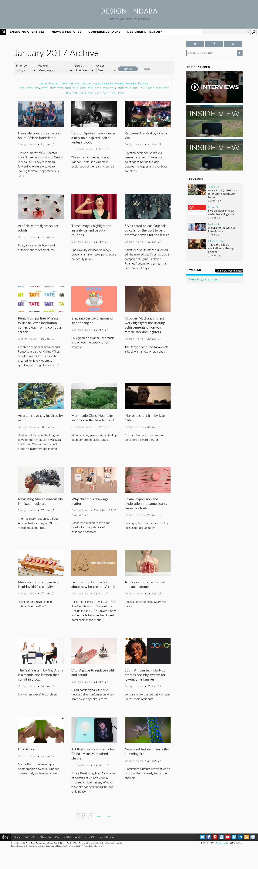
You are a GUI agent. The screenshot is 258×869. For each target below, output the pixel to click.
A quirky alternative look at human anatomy (145, 584)
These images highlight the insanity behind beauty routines (91, 230)
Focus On (213, 207)
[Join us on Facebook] (214, 44)
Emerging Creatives (27, 31)
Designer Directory (144, 31)
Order (100, 65)
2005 (75, 93)
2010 (143, 88)
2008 (158, 88)
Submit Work (63, 836)
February (53, 83)
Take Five (213, 186)
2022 (53, 88)
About (18, 836)
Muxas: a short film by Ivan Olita (145, 417)
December (143, 83)
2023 (45, 88)
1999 (113, 93)
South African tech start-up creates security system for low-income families (145, 674)
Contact (30, 836)
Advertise (45, 836)
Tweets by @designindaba (203, 279)
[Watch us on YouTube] (227, 837)
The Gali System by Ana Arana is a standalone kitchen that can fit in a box (40, 674)
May (77, 83)
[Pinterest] (215, 837)
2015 (106, 88)
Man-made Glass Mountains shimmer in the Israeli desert (92, 417)
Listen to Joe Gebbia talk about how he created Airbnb (93, 584)
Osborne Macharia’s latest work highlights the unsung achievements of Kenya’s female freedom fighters (145, 325)
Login (78, 836)
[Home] (129, 12)
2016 (98, 88)
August (97, 83)
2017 (90, 88)
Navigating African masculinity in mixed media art (40, 501)
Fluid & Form (27, 749)
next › (99, 816)
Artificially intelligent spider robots (38, 227)
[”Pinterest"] (233, 44)
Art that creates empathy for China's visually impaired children (92, 753)
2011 (136, 88)
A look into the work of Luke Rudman (221, 229)
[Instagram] (221, 837)
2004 (83, 93)
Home (3, 32)
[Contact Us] (252, 837)
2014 (113, 88)
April (70, 83)
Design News (27, 144)
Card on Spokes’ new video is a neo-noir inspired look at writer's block (93, 137)
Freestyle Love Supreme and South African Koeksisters (39, 135)
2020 (68, 88)
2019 (75, 88)
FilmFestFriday (216, 241)
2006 (68, 93)
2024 (38, 88)
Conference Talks (104, 31)
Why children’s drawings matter (89, 501)
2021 (60, 88)
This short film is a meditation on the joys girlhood (221, 248)
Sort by (79, 65)
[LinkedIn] (240, 837)
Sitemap (90, 836)
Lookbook (213, 224)
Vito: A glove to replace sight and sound (92, 672)
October (119, 83)
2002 (98, 93)
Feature (43, 65)
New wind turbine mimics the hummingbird (147, 751)
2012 (128, 88)
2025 (30, 88)
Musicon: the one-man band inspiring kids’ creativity (39, 584)
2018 (83, 88)
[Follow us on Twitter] (195, 44)
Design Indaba (222, 843)
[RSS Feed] (246, 837)
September (108, 83)
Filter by (21, 65)
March (63, 83)
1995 (121, 93)
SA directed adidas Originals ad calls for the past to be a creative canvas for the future (147, 230)
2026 (22, 88)
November (131, 83)
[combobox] (226, 31)
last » (109, 816)
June (83, 83)
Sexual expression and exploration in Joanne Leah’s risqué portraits (146, 503)
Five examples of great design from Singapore (221, 212)
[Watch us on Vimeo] (234, 837)
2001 (106, 93)
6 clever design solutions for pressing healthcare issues (222, 193)
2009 (151, 88)
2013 (121, 88)
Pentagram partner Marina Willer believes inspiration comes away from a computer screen (40, 325)
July (89, 83)
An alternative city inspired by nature (40, 417)
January (43, 83)
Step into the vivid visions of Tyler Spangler (92, 320)
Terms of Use (106, 836)
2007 (166, 88)
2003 (90, 93)
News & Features (66, 31)
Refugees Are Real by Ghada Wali (146, 135)
